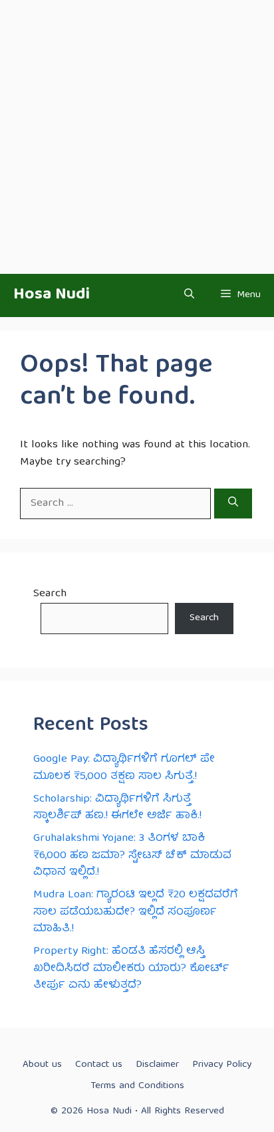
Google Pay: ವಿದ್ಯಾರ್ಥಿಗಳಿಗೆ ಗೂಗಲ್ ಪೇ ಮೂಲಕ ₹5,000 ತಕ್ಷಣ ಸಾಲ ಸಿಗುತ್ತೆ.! (124, 768)
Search (50, 594)
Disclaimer (157, 1065)
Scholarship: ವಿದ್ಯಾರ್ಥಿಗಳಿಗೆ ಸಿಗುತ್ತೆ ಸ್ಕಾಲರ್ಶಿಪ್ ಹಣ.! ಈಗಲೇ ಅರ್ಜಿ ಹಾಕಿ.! (117, 808)
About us (42, 1065)
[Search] (233, 504)
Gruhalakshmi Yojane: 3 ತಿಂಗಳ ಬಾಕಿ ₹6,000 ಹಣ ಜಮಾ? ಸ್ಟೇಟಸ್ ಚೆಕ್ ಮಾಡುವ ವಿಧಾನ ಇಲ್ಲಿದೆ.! (132, 855)
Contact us (98, 1065)
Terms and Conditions (137, 1086)
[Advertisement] (137, 137)
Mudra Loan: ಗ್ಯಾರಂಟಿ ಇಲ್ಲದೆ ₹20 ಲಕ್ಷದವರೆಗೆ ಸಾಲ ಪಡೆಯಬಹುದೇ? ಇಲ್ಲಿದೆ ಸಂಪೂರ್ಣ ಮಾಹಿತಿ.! (135, 912)
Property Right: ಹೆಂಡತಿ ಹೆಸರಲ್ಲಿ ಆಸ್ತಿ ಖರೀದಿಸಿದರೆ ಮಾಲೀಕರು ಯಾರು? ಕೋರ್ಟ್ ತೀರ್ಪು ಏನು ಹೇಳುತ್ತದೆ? (131, 968)
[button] (189, 295)
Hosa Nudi (51, 295)
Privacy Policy (221, 1065)
